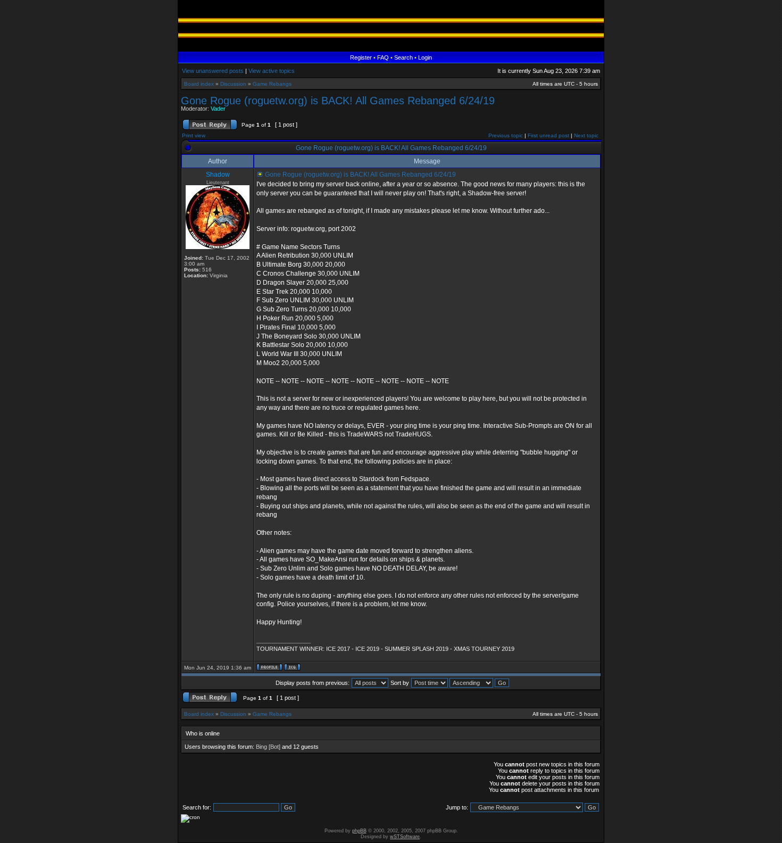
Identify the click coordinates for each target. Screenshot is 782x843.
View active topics (271, 71)
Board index (199, 84)
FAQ (383, 57)
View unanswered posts (213, 71)
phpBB (359, 830)
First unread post (548, 135)
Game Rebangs (272, 84)
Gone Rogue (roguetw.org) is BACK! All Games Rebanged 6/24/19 (338, 100)
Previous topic (505, 135)
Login (425, 57)
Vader (218, 108)
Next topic (586, 135)
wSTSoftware (405, 836)
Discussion (233, 84)
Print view (193, 135)
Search (403, 57)
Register (361, 57)
